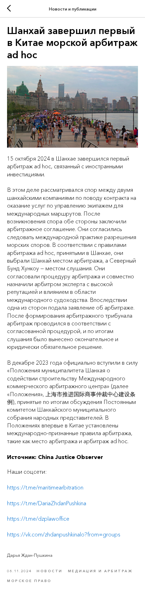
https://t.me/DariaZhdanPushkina (46, 503)
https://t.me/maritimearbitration (45, 487)
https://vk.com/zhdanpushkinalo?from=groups (63, 534)
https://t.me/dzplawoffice (38, 518)
